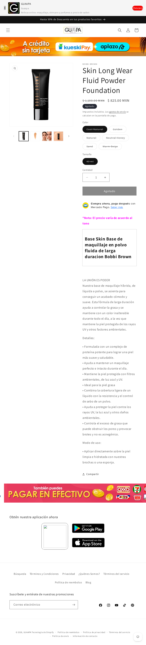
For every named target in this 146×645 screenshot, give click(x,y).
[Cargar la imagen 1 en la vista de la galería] (24, 136)
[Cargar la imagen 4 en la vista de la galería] (58, 136)
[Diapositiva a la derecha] (69, 136)
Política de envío (60, 636)
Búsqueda (20, 574)
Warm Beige (112, 147)
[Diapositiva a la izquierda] (14, 136)
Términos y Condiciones (44, 574)
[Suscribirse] (73, 604)
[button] (8, 30)
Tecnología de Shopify (43, 632)
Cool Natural (96, 130)
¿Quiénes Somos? (89, 574)
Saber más (117, 207)
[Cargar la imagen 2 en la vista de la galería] (35, 136)
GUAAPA (27, 632)
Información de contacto (85, 636)
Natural (93, 138)
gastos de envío (117, 111)
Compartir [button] (92, 474)
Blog (88, 582)
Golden (119, 130)
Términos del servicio (116, 574)
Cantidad (87, 170)
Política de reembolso (68, 582)
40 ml (92, 162)
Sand (91, 147)
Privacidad (68, 574)
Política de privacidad (94, 632)
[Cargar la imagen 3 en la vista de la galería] (47, 136)
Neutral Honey (117, 138)
